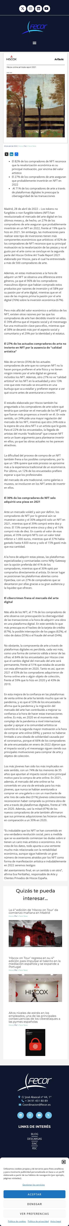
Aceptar (34, 1194)
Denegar (34, 1204)
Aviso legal (55, 1221)
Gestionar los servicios (33, 1184)
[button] (63, 1162)
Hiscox (21, 146)
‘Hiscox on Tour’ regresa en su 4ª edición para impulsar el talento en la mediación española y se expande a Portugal (35, 962)
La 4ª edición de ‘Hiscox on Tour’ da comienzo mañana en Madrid (33, 911)
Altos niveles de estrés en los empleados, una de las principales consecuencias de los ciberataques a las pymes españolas (34, 1017)
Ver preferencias (34, 1213)
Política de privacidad (38, 1221)
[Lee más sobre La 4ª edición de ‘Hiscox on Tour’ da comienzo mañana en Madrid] (35, 933)
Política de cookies (17, 1221)
